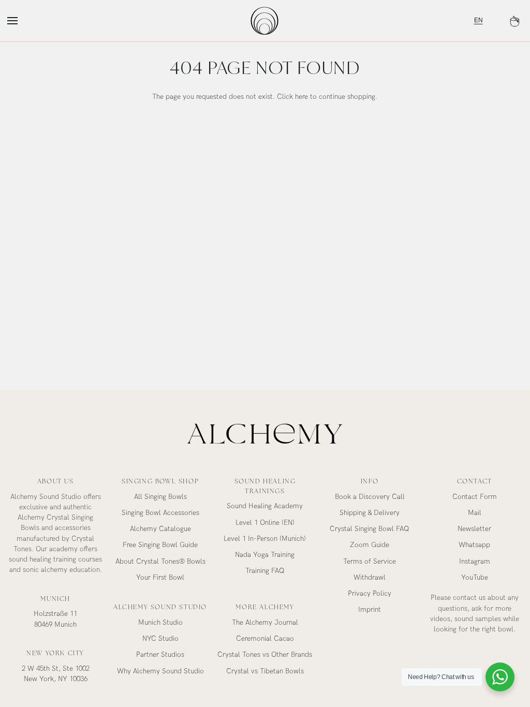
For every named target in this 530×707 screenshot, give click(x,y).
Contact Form (474, 497)
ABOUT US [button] (55, 481)
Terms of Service (369, 561)
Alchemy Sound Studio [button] (160, 607)
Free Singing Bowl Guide (160, 545)
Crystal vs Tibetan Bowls (265, 671)
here (301, 97)
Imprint (369, 610)
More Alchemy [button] (264, 607)
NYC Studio (160, 639)
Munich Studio (160, 622)
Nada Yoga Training (265, 555)
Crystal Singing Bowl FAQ (369, 529)
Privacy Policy (369, 594)
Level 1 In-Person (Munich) (265, 539)
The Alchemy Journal (265, 622)
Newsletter (474, 529)
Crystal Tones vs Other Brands (264, 655)
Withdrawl (370, 577)
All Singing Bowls (160, 497)
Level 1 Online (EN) (265, 523)
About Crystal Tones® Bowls (160, 561)
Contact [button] (474, 481)
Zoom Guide (369, 545)
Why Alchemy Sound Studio (160, 671)
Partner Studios (160, 655)
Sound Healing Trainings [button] (265, 486)
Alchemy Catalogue (160, 529)
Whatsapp (474, 545)
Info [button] (370, 481)
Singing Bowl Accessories (160, 513)
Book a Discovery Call (370, 497)
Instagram (474, 561)
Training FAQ (265, 571)
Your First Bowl (160, 577)
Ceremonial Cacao (265, 639)
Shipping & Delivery (370, 513)
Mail (474, 513)
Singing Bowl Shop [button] (160, 481)
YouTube (474, 577)
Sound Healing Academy (265, 506)
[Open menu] (21, 20)
